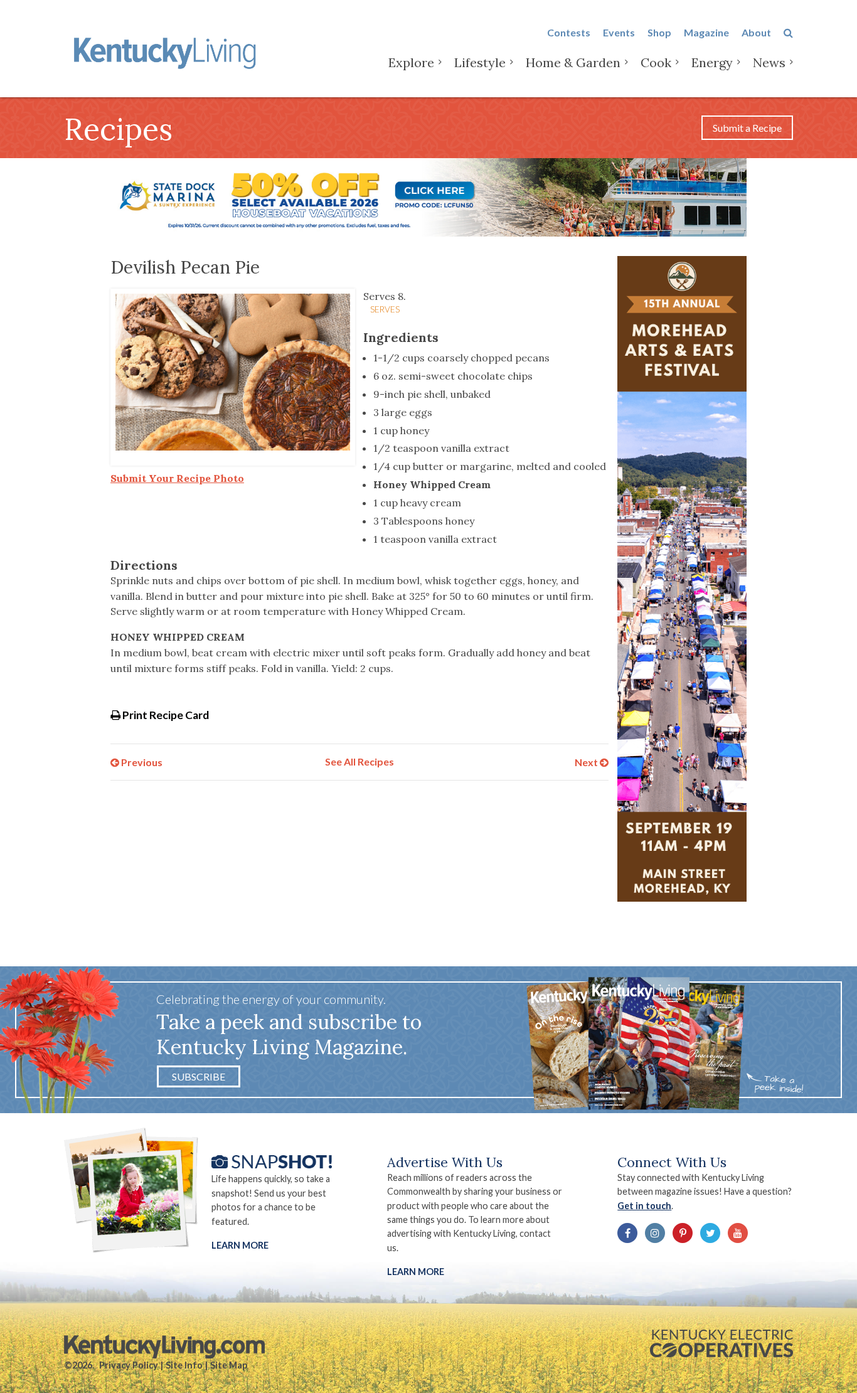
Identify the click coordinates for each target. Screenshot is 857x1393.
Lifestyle (480, 62)
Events (619, 32)
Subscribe (198, 1076)
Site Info (184, 1365)
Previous (140, 761)
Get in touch (644, 1205)
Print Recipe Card (164, 715)
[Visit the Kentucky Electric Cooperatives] (721, 1343)
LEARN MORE (415, 1271)
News (769, 62)
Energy (712, 62)
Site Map (228, 1365)
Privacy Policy (128, 1365)
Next (587, 761)
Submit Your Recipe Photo (177, 478)
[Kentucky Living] (167, 51)
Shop (659, 32)
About (756, 32)
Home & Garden (573, 62)
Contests (568, 32)
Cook (656, 62)
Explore (411, 62)
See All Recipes (359, 761)
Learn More (240, 1245)
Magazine (706, 32)
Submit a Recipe (747, 128)
